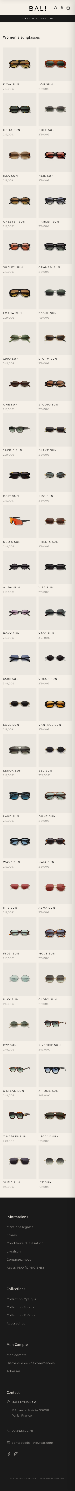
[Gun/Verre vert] (13, 1174)
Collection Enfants (21, 1315)
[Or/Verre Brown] (13, 900)
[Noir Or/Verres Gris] (42, 442)
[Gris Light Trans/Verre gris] (55, 259)
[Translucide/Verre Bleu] (13, 808)
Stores (12, 1235)
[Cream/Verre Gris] (61, 579)
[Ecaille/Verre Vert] (7, 396)
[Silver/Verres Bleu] (49, 534)
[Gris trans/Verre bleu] (19, 854)
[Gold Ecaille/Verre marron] (61, 488)
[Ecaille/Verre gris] (49, 396)
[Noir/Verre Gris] (32, 488)
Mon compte (17, 1355)
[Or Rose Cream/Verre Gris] (55, 488)
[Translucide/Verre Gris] (61, 396)
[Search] (56, 8)
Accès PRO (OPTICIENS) (25, 1267)
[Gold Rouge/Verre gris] (49, 488)
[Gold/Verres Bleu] (26, 991)
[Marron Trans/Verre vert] (49, 945)
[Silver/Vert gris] (42, 671)
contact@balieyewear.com (32, 1443)
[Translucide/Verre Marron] (55, 945)
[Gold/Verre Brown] (42, 534)
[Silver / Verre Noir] (49, 900)
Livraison (14, 1251)
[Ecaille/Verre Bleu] (61, 122)
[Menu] (7, 7)
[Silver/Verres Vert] (42, 305)
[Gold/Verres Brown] (42, 351)
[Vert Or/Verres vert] (7, 351)
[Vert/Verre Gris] (49, 122)
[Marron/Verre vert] (55, 717)
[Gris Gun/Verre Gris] (61, 625)
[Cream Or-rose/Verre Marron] (55, 625)
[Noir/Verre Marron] (49, 76)
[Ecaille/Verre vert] (49, 717)
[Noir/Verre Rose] (55, 1037)
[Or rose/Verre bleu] (26, 900)
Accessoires (16, 1323)
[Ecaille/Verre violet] (67, 1128)
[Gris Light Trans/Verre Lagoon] (42, 122)
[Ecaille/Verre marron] (42, 396)
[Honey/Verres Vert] (13, 76)
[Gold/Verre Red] (49, 991)
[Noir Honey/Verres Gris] (19, 122)
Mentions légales (20, 1227)
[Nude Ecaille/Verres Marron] (26, 122)
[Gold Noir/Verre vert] (42, 488)
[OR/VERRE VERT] (42, 1174)
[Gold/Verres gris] (49, 305)
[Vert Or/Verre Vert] (49, 625)
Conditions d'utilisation (25, 1243)
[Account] (62, 7)
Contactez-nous (19, 1259)
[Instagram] (16, 1455)
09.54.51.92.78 (22, 1431)
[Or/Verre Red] (7, 900)
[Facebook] (9, 1455)
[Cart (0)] (68, 7)
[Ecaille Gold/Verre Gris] (26, 351)
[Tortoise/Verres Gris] (7, 488)
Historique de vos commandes (31, 1363)
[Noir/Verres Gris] (19, 396)
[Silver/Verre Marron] (26, 1174)
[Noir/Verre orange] (19, 76)
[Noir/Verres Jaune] (19, 1037)
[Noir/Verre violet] (7, 625)
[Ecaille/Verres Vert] (49, 1083)
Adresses (14, 1371)
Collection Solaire (21, 1307)
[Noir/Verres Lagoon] (42, 259)
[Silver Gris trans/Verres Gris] (49, 442)
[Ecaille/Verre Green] (13, 305)
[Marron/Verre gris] (26, 396)
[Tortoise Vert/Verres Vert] (7, 122)
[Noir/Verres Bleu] (42, 213)
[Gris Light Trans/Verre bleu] (13, 396)
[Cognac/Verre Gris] (13, 579)
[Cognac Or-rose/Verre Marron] (13, 671)
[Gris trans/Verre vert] (26, 259)
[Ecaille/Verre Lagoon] (19, 213)
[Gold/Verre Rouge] (49, 671)
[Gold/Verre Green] (55, 534)
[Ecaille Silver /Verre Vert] (42, 625)
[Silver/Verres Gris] (55, 351)
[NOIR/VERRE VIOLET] (55, 1174)
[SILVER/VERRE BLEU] (49, 1174)
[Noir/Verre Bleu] (61, 534)
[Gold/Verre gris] (55, 671)
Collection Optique (21, 1299)
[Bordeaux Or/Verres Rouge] (13, 351)
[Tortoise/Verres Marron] (7, 76)
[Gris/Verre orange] (7, 534)
